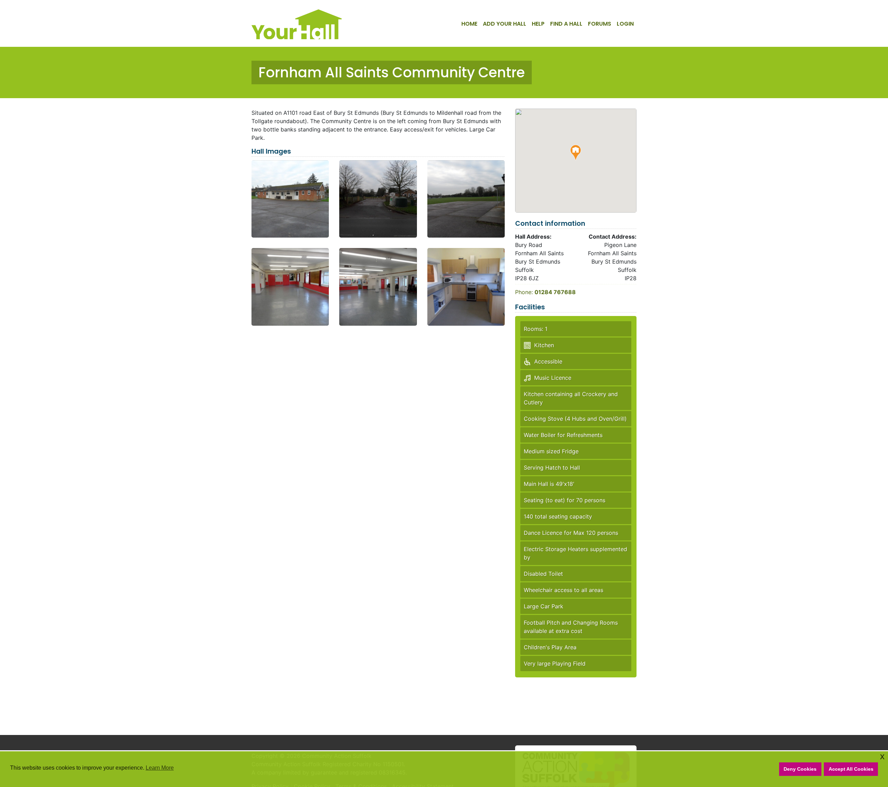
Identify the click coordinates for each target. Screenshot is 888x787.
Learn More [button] (160, 768)
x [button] (882, 756)
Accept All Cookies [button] (851, 769)
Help (538, 24)
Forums (599, 24)
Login (625, 24)
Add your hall (504, 24)
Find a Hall (566, 24)
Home (469, 24)
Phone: (545, 292)
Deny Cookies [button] (800, 769)
